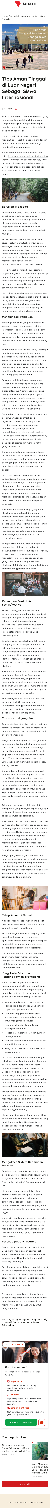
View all (25, 1484)
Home (5, 16)
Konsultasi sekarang (21, 1422)
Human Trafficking (11, 982)
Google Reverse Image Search (24, 479)
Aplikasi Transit (15, 747)
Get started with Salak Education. (20, 1324)
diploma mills (20, 421)
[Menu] (3, 4)
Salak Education (20, 1503)
